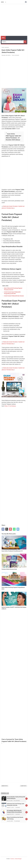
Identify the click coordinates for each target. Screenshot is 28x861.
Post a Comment (15, 55)
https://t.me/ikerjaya (10, 406)
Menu (3, 37)
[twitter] (6, 529)
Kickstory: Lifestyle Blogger (16, 858)
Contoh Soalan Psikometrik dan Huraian (14, 295)
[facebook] (3, 529)
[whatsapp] (14, 529)
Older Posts (23, 785)
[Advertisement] (14, 20)
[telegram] (18, 529)
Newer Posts (5, 785)
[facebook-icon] (26, 2)
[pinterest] (10, 529)
